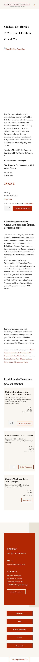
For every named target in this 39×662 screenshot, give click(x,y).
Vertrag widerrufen (19, 659)
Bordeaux (7, 353)
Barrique (6, 359)
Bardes (32, 350)
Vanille (26, 362)
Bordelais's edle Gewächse (18, 353)
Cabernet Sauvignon (26, 359)
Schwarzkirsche (18, 362)
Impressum (19, 613)
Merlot (6, 362)
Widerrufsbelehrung (19, 629)
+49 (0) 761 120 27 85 (16, 553)
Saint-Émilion (21, 356)
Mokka (11, 362)
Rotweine (13, 356)
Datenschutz (19, 646)
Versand (19, 638)
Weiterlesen (27, 500)
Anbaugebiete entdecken (16, 592)
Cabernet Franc (14, 359)
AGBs (19, 621)
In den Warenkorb (22, 208)
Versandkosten (28, 203)
